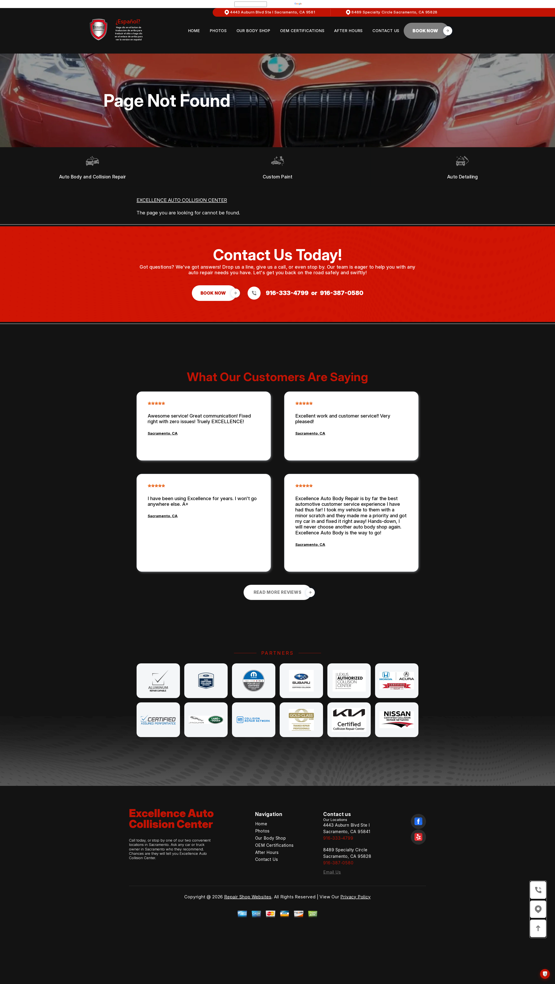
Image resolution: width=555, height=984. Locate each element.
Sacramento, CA (163, 433)
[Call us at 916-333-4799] (255, 293)
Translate (311, 3)
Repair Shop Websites (247, 896)
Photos (218, 30)
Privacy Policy (355, 896)
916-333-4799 (287, 293)
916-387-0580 (341, 293)
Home (194, 30)
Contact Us (385, 30)
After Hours (348, 30)
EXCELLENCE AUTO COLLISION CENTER (182, 200)
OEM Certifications (302, 30)
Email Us (332, 872)
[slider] (156, 403)
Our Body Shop (254, 30)
